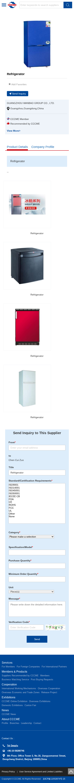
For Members (8, 666)
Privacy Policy (8, 771)
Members (45, 675)
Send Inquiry (19, 93)
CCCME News (9, 714)
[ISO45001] (37, 490)
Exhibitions (8, 697)
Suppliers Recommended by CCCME (20, 675)
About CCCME (11, 719)
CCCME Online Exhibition (14, 701)
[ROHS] (37, 505)
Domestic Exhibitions (12, 705)
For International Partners (54, 666)
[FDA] (37, 499)
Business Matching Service (15, 679)
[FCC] (37, 507)
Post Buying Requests (42, 679)
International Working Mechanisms (19, 688)
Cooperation (9, 684)
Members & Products (14, 671)
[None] (37, 516)
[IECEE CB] (37, 496)
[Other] (37, 513)
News (5, 710)
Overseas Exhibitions (39, 701)
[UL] (37, 510)
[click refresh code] (54, 627)
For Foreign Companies (28, 666)
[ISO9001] (37, 484)
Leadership (26, 723)
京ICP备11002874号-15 (54, 779)
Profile (5, 723)
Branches (14, 723)
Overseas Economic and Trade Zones (21, 692)
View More (13, 130)
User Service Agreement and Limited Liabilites (40, 771)
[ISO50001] (37, 493)
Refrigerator (37, 233)
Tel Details (12, 745)
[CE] (37, 502)
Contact (37, 723)
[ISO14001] (37, 487)
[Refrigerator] (27, 204)
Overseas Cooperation (49, 688)
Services (7, 662)
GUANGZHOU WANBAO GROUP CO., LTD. (31, 103)
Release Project (49, 692)
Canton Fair (30, 705)
